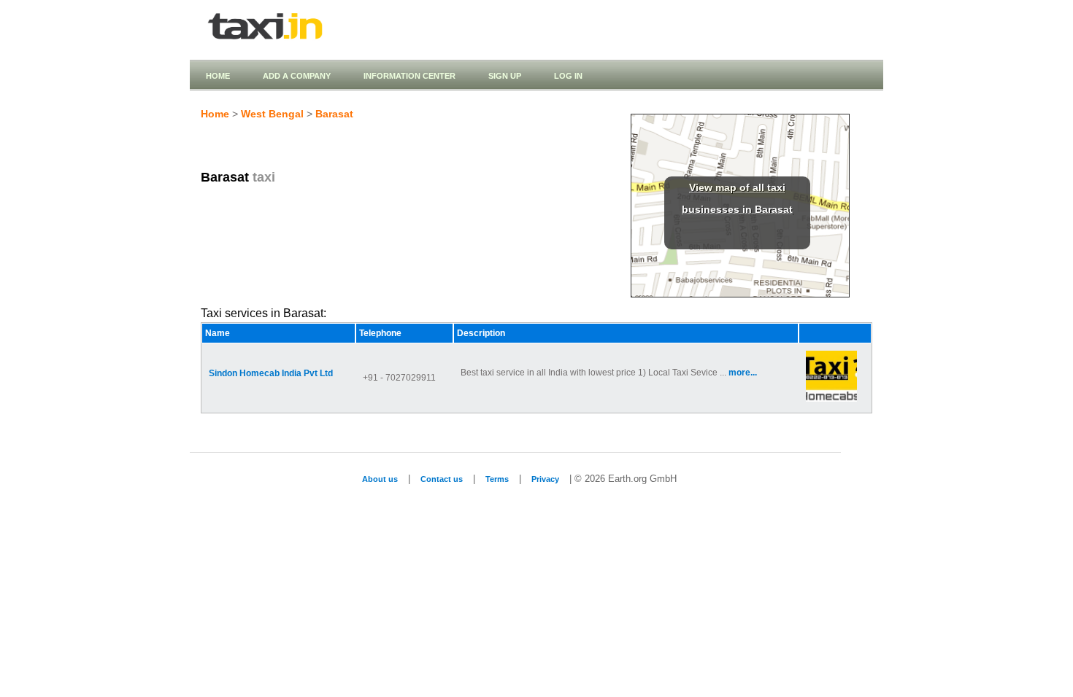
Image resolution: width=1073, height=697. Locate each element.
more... (742, 372)
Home (218, 75)
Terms (497, 479)
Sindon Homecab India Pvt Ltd (271, 373)
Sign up (504, 75)
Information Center (409, 75)
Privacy (545, 479)
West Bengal (272, 114)
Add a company (297, 75)
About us (380, 479)
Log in (568, 75)
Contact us (441, 479)
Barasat (334, 114)
